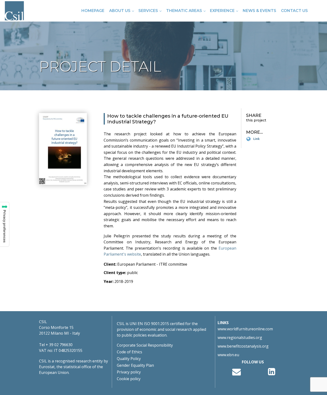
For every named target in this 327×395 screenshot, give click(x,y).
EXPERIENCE (222, 10)
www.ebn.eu (228, 355)
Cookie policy (129, 378)
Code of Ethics (129, 351)
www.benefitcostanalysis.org (243, 346)
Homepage (92, 10)
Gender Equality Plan (135, 365)
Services (148, 10)
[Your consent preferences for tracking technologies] (4, 224)
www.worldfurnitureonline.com (245, 329)
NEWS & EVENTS (259, 10)
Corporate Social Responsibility (145, 345)
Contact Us (294, 10)
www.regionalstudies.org (240, 337)
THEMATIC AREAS (184, 10)
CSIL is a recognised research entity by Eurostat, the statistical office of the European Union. (73, 366)
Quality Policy (129, 358)
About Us (119, 10)
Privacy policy (129, 372)
